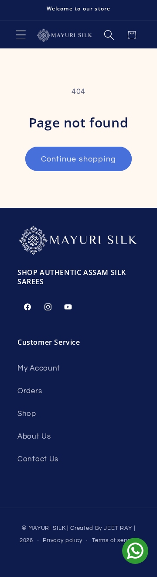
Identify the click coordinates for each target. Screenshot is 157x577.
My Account (38, 368)
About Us (34, 436)
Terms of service (114, 540)
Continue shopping (78, 159)
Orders (29, 391)
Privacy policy (62, 540)
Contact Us (37, 459)
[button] (21, 35)
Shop (26, 414)
